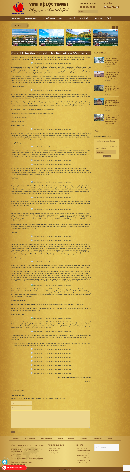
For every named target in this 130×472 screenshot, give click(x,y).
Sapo (69, 469)
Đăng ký (94, 3)
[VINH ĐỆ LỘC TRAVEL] (18, 8)
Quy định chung (82, 448)
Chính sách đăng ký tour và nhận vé (83, 454)
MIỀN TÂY (103, 136)
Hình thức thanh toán (83, 463)
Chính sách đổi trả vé (83, 460)
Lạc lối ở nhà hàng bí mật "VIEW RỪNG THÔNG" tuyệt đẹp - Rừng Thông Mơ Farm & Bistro (112, 119)
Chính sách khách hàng (84, 450)
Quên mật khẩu (53, 450)
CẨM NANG (97, 136)
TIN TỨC (13, 391)
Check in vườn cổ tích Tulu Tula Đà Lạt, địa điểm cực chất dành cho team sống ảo (112, 103)
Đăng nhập (84, 3)
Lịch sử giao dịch (54, 453)
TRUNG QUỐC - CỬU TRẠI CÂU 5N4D (78, 41)
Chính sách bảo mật (83, 458)
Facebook (103, 447)
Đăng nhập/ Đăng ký (55, 448)
